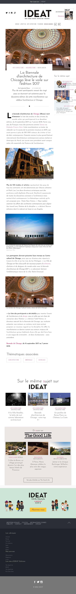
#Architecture (13, 360)
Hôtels (20, 457)
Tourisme (40, 24)
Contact (18, 524)
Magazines (8, 557)
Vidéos (59, 24)
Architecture (31, 68)
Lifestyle (23, 24)
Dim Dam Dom (10, 571)
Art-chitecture (31, 24)
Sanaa (42, 125)
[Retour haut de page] (69, 522)
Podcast (55, 24)
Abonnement (28, 524)
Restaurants (38, 459)
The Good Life (34, 1)
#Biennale (28, 360)
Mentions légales (13, 522)
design (25, 316)
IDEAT (43, 1)
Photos (7, 549)
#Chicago (42, 360)
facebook (9, 13)
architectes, (47, 264)
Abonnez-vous (38, 510)
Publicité (9, 524)
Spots (7, 545)
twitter (7, 12)
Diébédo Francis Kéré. (14, 127)
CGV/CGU (25, 522)
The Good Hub (9, 569)
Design (17, 24)
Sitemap (38, 524)
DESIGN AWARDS (48, 24)
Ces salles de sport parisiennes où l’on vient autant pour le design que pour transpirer (65, 110)
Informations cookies (38, 522)
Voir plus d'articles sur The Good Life (38, 480)
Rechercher (15, 13)
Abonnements (9, 555)
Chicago (36, 114)
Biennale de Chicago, (14, 343)
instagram (11, 13)
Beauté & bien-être (60, 459)
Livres (7, 559)
